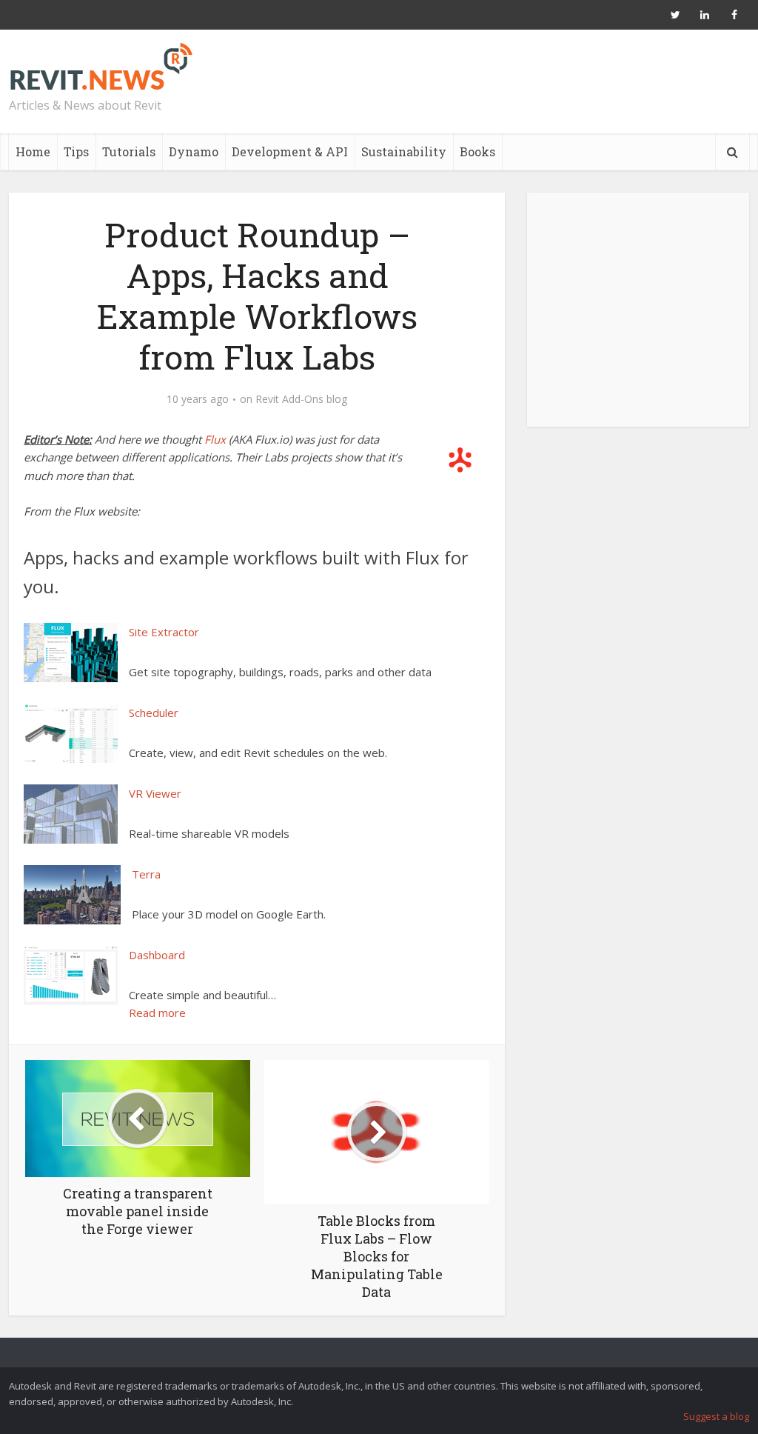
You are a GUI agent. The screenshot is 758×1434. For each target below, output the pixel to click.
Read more (157, 1012)
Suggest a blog (716, 1416)
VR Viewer (155, 793)
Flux (215, 439)
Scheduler (153, 712)
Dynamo (193, 151)
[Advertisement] (638, 317)
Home (33, 151)
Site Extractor (164, 631)
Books (477, 151)
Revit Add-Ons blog (301, 399)
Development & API (290, 151)
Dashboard (157, 954)
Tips (76, 151)
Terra (146, 874)
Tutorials (128, 151)
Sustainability (403, 151)
